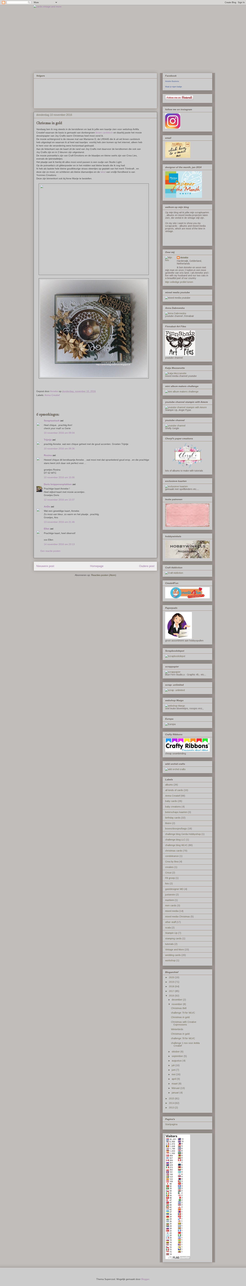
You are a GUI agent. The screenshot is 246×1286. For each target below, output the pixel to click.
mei (174, 1074)
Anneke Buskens (172, 81)
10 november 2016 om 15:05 (59, 477)
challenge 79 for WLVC (183, 1012)
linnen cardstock (104, 132)
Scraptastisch (52, 420)
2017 (172, 991)
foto (167, 883)
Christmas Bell (178, 1008)
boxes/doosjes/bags (176, 828)
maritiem (169, 900)
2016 (172, 995)
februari (176, 1088)
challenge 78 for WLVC (183, 1038)
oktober (176, 1051)
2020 (172, 977)
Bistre (168, 823)
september (178, 1056)
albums (169, 784)
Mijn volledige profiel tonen (179, 282)
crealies (169, 867)
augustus (177, 1060)
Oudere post (146, 566)
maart (175, 1083)
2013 (172, 1107)
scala (168, 927)
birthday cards (172, 817)
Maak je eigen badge (173, 87)
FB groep (170, 878)
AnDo (47, 506)
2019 (172, 982)
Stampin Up (171, 933)
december (177, 999)
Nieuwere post (45, 566)
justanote (170, 894)
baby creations (173, 806)
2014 (172, 1103)
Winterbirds (177, 1029)
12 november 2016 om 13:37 (59, 499)
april (174, 1079)
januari (176, 1092)
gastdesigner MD (174, 889)
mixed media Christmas (177, 916)
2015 (172, 1098)
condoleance (172, 856)
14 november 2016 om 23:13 (59, 544)
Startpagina (171, 1124)
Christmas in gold (180, 1017)
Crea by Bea (171, 861)
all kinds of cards (174, 790)
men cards (170, 905)
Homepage (96, 566)
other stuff (170, 922)
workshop (170, 960)
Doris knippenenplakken (58, 484)
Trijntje (48, 439)
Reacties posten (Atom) (103, 575)
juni (174, 1070)
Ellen (47, 528)
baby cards (171, 801)
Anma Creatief (52, 395)
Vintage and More (174, 949)
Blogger (145, 1279)
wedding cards (173, 955)
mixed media (171, 911)
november (177, 1004)
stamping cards (173, 938)
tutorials (169, 944)
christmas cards (173, 850)
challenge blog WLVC (176, 845)
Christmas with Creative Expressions (183, 1023)
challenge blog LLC (175, 839)
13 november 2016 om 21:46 (59, 522)
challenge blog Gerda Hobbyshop (183, 834)
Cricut (168, 872)
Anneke (184, 257)
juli (173, 1065)
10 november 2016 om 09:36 (59, 448)
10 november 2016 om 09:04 (59, 432)
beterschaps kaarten (176, 812)
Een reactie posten (50, 551)
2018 (172, 986)
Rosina (48, 455)
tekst (103, 172)
